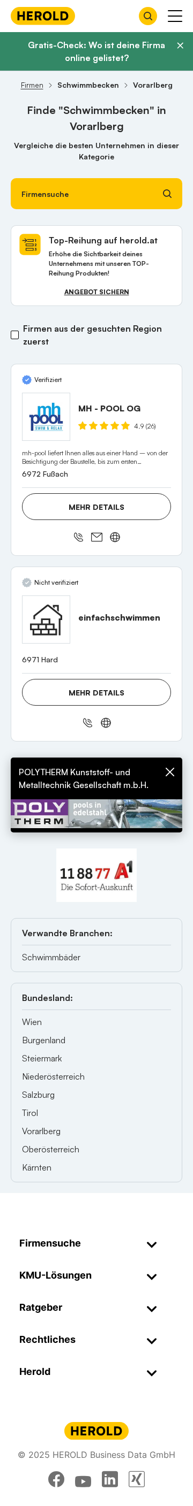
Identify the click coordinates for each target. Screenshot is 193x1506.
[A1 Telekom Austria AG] (96, 875)
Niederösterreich (53, 1076)
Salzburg (38, 1094)
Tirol (30, 1112)
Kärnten (36, 1167)
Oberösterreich (50, 1149)
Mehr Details (96, 506)
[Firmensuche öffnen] (148, 16)
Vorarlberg (41, 1131)
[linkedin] (110, 1479)
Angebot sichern (96, 292)
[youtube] (83, 1479)
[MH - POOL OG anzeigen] (46, 417)
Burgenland (43, 1040)
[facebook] (56, 1479)
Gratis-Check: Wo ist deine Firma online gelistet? (96, 51)
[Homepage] (43, 16)
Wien (32, 1021)
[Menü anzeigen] (175, 16)
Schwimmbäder (51, 957)
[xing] (137, 1479)
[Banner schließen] (180, 45)
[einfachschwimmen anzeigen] (46, 619)
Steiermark (42, 1058)
